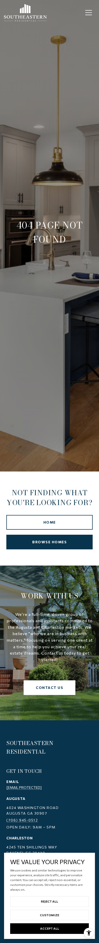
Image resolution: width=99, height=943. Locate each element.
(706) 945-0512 (22, 820)
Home (49, 522)
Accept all (49, 928)
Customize (49, 915)
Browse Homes (49, 542)
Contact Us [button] (49, 687)
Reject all (49, 901)
